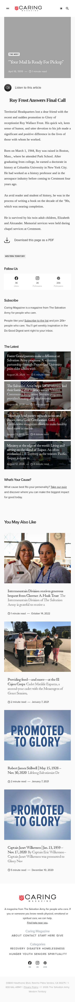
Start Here (46, 935)
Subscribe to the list (36, 321)
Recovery (17, 948)
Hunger (15, 954)
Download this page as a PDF (34, 240)
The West (14, 54)
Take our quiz (59, 487)
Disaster (34, 948)
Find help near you (37, 923)
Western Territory (15, 256)
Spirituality (57, 954)
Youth (28, 954)
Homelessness (53, 948)
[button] (7, 8)
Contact (30, 935)
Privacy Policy (31, 987)
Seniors (40, 954)
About (17, 935)
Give (60, 935)
